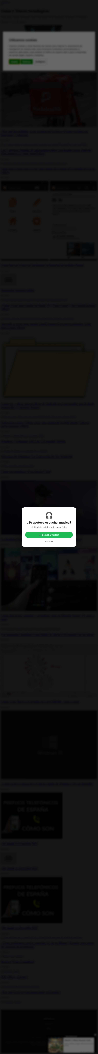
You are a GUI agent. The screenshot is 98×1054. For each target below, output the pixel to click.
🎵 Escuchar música (49, 535)
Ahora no (49, 541)
